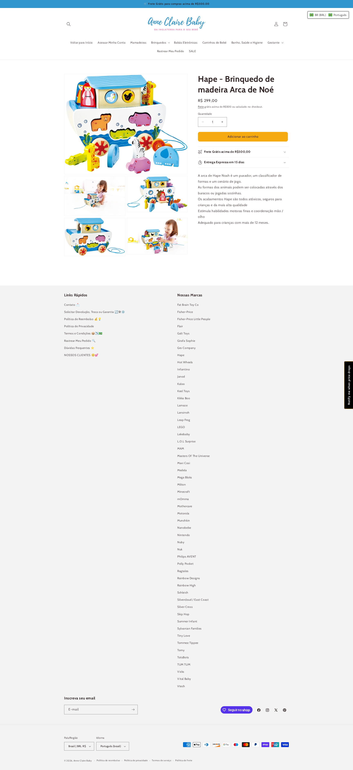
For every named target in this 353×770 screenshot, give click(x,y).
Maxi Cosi (183, 463)
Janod (181, 376)
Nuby (180, 542)
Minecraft (183, 491)
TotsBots (183, 657)
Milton (181, 484)
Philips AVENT (186, 556)
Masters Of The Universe (193, 456)
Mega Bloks (184, 477)
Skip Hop (183, 614)
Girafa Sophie (186, 341)
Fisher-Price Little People (193, 319)
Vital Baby (184, 679)
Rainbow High (186, 585)
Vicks (180, 671)
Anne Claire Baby (83, 760)
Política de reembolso (108, 760)
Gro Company (186, 348)
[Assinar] (132, 709)
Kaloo (181, 384)
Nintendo (183, 535)
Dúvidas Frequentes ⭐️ (79, 348)
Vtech (181, 686)
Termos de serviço (161, 760)
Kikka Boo (183, 398)
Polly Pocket (185, 563)
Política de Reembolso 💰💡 (82, 319)
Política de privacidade (136, 760)
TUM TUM (183, 664)
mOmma (183, 499)
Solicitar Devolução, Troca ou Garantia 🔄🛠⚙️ (94, 312)
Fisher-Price (185, 312)
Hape (180, 355)
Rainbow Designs (188, 578)
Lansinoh (183, 412)
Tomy (180, 650)
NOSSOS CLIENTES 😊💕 (81, 355)
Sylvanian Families (189, 628)
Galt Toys (183, 333)
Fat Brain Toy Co (188, 305)
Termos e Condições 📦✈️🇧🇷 (83, 333)
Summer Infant (187, 621)
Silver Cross (185, 607)
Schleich (182, 592)
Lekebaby (183, 434)
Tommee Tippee (187, 643)
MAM (180, 448)
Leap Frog (183, 420)
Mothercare (184, 506)
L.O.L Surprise (186, 441)
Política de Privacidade (79, 326)
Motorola (183, 513)
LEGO (181, 427)
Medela (182, 470)
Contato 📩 (71, 305)
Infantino (183, 369)
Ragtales (183, 571)
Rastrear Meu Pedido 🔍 (80, 341)
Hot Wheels (185, 362)
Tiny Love (183, 635)
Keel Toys (183, 391)
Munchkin (183, 520)
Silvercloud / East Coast (193, 599)
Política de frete (183, 760)
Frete (201, 106)
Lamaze (182, 405)
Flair (180, 326)
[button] (68, 24)
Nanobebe (184, 527)
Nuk (179, 549)
